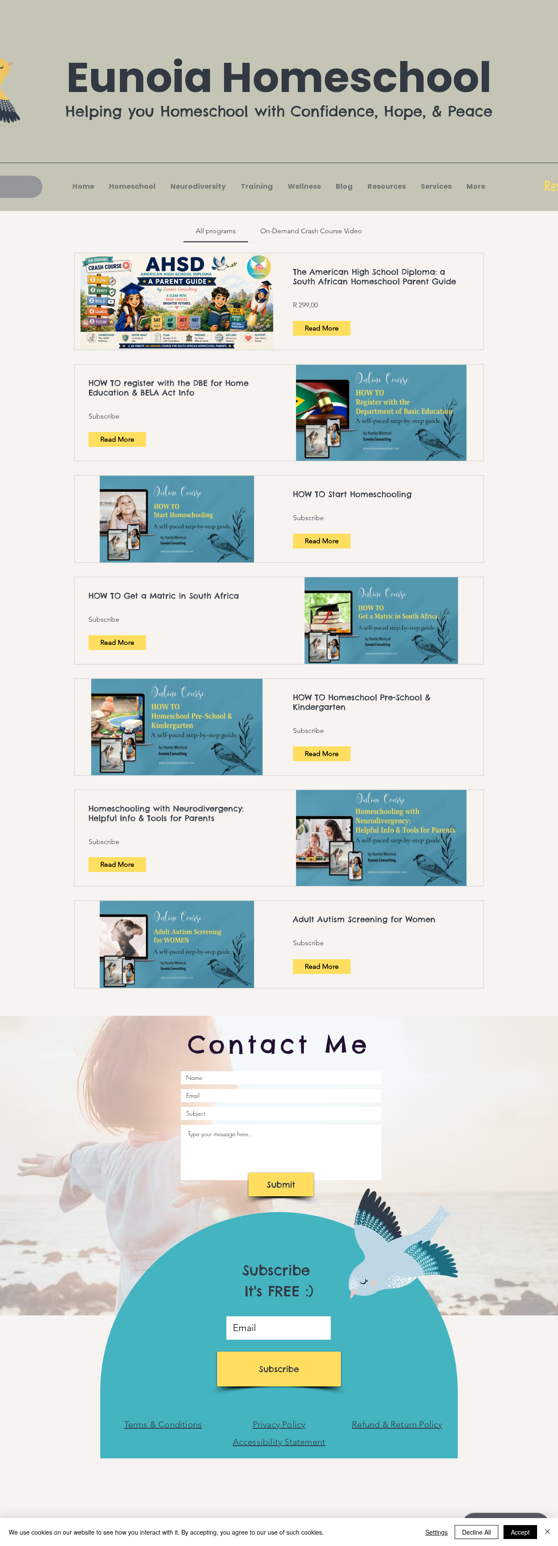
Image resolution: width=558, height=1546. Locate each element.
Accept (520, 1532)
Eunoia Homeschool (279, 77)
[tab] (216, 231)
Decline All (476, 1532)
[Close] (547, 1532)
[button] (198, 186)
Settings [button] (436, 1532)
